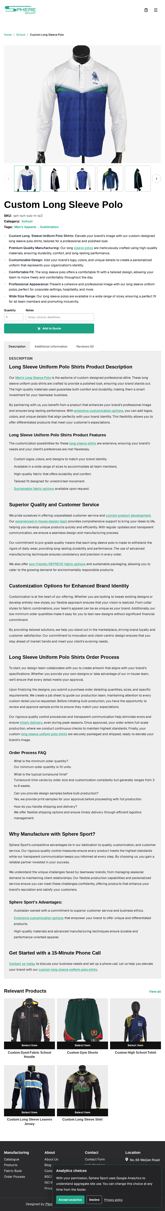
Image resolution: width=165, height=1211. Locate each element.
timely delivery (31, 722)
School (20, 34)
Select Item (29, 1045)
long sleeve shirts (82, 443)
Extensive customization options (39, 918)
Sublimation (49, 227)
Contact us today (22, 964)
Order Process (14, 1177)
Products (10, 1165)
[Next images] (156, 178)
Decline (94, 1200)
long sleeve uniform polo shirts (44, 734)
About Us (51, 1159)
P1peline (51, 1204)
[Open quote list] (146, 10)
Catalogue (11, 1159)
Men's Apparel (25, 227)
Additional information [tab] (51, 346)
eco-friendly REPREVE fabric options (57, 564)
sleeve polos (83, 248)
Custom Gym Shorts (82, 1052)
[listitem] (27, 179)
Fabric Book (13, 1171)
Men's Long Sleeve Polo (33, 378)
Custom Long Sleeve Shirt (82, 1119)
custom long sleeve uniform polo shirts (68, 969)
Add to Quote (51, 328)
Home (8, 34)
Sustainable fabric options (34, 489)
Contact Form (95, 1159)
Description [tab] (17, 346)
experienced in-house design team (41, 521)
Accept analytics (70, 1200)
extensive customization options (98, 411)
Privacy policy (113, 1200)
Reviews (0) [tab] (85, 346)
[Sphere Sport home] (20, 10)
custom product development (128, 515)
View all (155, 991)
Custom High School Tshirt (135, 1052)
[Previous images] (8, 178)
